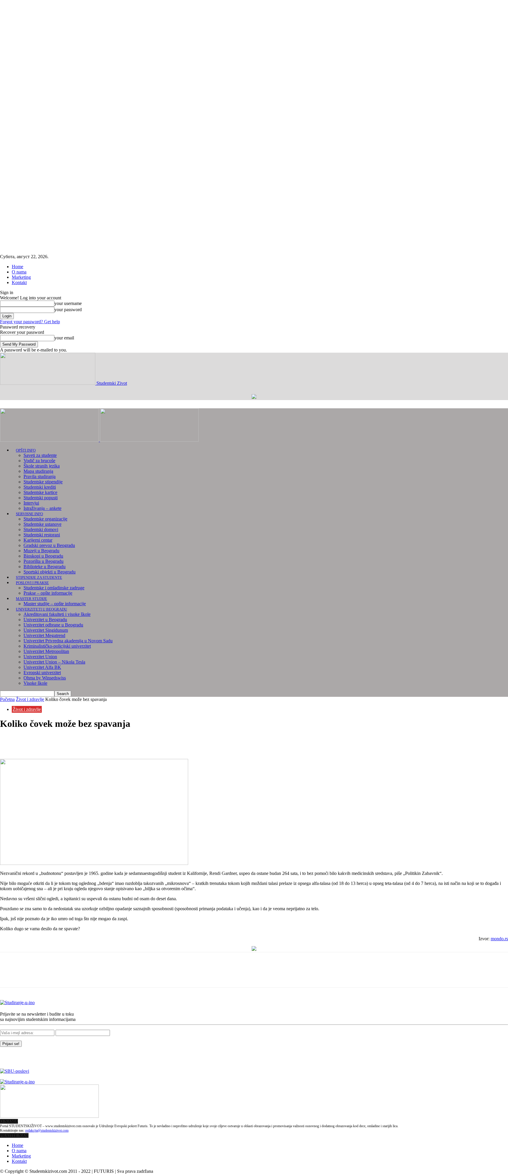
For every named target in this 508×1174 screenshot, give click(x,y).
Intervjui (31, 502)
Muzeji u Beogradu (41, 550)
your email (64, 337)
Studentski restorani (42, 534)
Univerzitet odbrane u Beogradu (53, 624)
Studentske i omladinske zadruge (54, 587)
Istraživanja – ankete (42, 508)
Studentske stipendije (43, 481)
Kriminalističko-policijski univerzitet (57, 646)
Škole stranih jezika (42, 465)
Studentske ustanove (42, 524)
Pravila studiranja (40, 476)
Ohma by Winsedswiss (45, 677)
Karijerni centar (38, 540)
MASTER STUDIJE (31, 598)
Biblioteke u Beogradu (45, 566)
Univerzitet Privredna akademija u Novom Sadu (68, 640)
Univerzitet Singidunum (46, 630)
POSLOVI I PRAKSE (32, 583)
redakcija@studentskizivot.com (46, 1130)
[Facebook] (9, 742)
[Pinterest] (52, 742)
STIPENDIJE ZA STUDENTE (39, 577)
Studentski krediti (40, 487)
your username (68, 303)
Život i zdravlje (30, 699)
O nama (19, 271)
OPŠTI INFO (26, 450)
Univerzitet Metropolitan (46, 651)
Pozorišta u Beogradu (43, 561)
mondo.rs (499, 938)
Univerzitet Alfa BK (42, 667)
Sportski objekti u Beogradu (50, 571)
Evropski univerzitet (42, 672)
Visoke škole (35, 683)
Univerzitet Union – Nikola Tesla (54, 661)
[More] (95, 742)
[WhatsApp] (73, 742)
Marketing (21, 277)
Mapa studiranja (38, 471)
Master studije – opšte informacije (55, 603)
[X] (31, 742)
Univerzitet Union (40, 656)
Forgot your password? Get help (30, 321)
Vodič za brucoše (39, 460)
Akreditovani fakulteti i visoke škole (57, 614)
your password (68, 309)
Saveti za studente (40, 455)
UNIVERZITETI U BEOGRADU (41, 609)
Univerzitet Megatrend (44, 635)
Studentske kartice (40, 492)
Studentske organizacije (45, 518)
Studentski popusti (41, 497)
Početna (7, 699)
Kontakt (19, 282)
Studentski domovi (41, 529)
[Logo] (50, 439)
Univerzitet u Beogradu (45, 619)
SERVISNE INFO (29, 514)
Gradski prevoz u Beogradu (49, 545)
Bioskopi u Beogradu (43, 555)
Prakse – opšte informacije (48, 593)
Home (17, 266)
